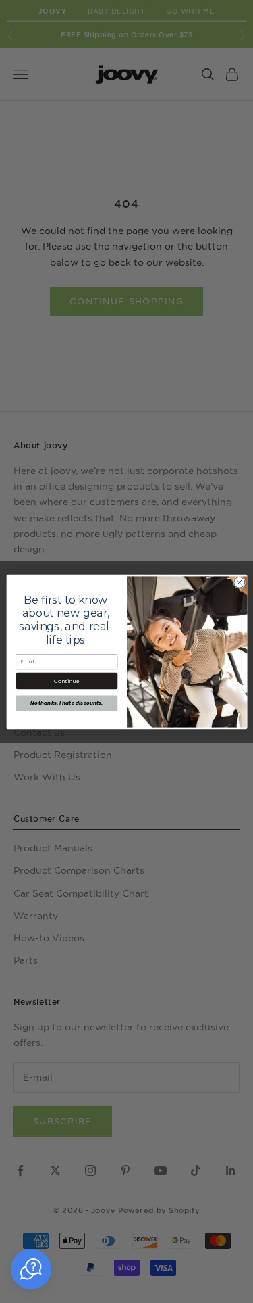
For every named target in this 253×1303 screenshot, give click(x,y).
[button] (31, 1269)
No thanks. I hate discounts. (66, 703)
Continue (66, 680)
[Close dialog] (238, 582)
